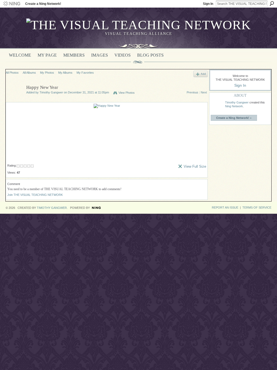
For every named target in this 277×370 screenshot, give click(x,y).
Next (204, 92)
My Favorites (85, 72)
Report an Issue (225, 207)
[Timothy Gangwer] (14, 100)
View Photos (126, 92)
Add (203, 73)
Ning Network (234, 106)
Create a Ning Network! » (234, 118)
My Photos (47, 72)
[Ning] (11, 4)
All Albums (29, 72)
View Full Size (195, 166)
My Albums (65, 72)
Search (272, 3)
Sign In (208, 4)
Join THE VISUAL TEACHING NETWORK (35, 194)
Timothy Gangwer (51, 92)
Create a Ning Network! (43, 4)
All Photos (12, 72)
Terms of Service (256, 207)
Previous (192, 92)
